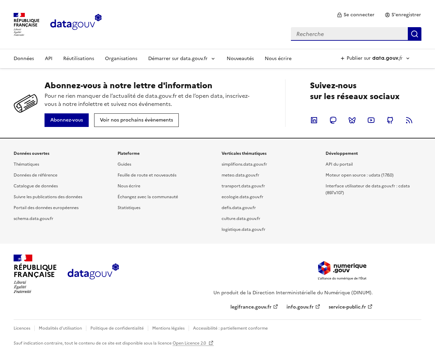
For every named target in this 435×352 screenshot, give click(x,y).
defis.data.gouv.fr (239, 208)
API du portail (339, 164)
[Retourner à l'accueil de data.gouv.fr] (76, 24)
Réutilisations (78, 58)
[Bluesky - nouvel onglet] (352, 120)
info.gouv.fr (300, 307)
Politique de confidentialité (117, 328)
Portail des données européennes (46, 208)
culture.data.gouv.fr (241, 219)
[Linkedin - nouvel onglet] (314, 120)
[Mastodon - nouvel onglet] (333, 120)
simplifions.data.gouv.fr (244, 164)
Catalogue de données (36, 186)
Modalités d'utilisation (60, 328)
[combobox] (356, 34)
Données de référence (35, 175)
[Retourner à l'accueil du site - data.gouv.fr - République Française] (93, 274)
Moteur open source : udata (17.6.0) (360, 175)
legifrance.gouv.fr (251, 307)
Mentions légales (168, 328)
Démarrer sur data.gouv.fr (178, 58)
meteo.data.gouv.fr (240, 175)
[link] (355, 15)
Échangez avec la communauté (148, 197)
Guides (124, 164)
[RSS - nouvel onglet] (409, 120)
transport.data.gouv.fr (243, 186)
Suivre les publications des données (48, 197)
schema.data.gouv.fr (33, 219)
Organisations (121, 58)
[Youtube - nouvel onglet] (371, 120)
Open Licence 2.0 (190, 343)
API (48, 58)
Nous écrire (278, 58)
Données (24, 58)
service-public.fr (347, 307)
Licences (22, 328)
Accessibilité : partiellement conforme (230, 328)
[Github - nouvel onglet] (390, 120)
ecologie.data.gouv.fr (242, 197)
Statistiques (129, 208)
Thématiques (26, 164)
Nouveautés (240, 58)
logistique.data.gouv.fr (243, 229)
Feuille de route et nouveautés (147, 175)
